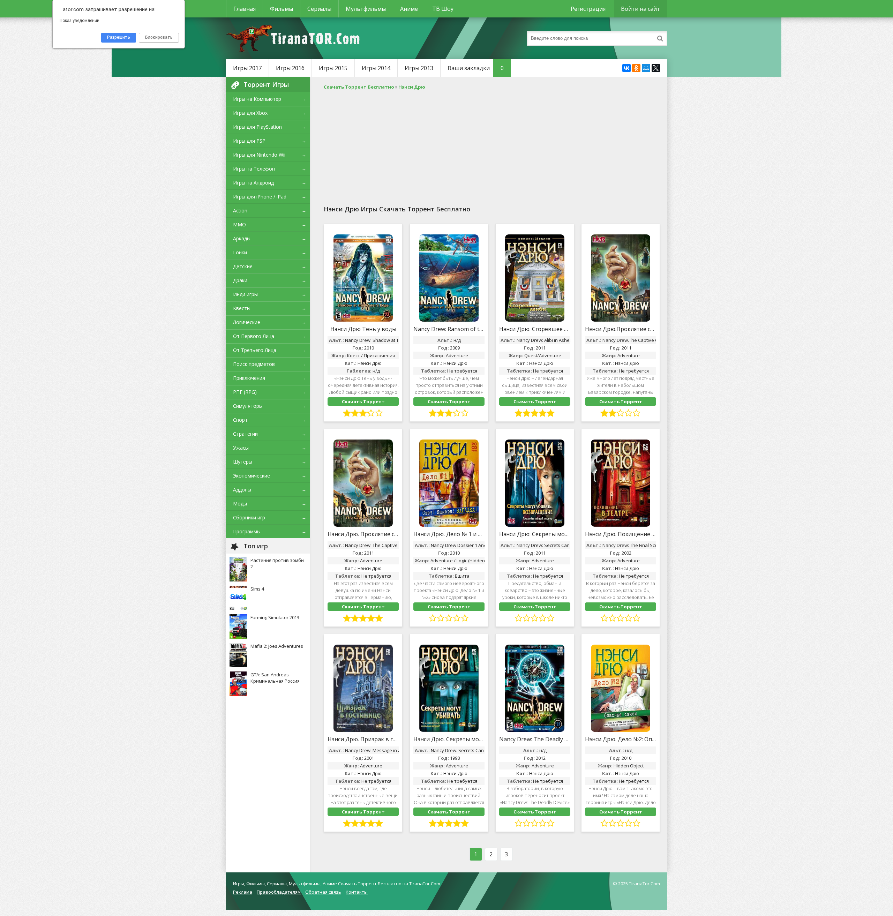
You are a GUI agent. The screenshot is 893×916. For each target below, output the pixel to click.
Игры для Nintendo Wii (259, 154)
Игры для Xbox (250, 113)
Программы (247, 531)
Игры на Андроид (253, 182)
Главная (244, 9)
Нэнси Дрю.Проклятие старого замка (620, 329)
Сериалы (319, 9)
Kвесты (241, 308)
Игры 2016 (290, 68)
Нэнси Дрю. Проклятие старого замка (363, 534)
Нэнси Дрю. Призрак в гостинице (363, 739)
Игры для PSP (249, 140)
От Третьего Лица (254, 350)
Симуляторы (248, 406)
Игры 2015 (333, 68)
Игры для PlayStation (257, 126)
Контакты (357, 892)
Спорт (240, 419)
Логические (246, 322)
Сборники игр (249, 517)
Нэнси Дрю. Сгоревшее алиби (534, 329)
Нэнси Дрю (370, 363)
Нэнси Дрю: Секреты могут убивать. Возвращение (534, 534)
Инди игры (245, 294)
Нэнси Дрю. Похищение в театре (620, 534)
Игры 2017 (247, 68)
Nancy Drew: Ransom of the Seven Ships (449, 329)
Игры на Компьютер (257, 99)
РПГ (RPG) (245, 392)
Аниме (409, 9)
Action (240, 210)
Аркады (241, 238)
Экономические (251, 475)
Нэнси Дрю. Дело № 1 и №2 (449, 534)
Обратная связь (323, 892)
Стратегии (245, 433)
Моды (240, 503)
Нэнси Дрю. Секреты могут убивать (449, 739)
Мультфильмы (366, 9)
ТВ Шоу (442, 9)
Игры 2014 (376, 68)
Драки (240, 280)
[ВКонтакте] (626, 68)
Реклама (242, 892)
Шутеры (242, 461)
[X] (656, 68)
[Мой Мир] (646, 68)
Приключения (249, 378)
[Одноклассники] (636, 68)
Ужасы (241, 447)
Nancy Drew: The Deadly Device (534, 739)
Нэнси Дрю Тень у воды (363, 329)
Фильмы (281, 9)
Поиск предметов (254, 364)
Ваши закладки (476, 68)
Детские (243, 266)
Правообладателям (279, 892)
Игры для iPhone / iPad (259, 196)
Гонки (240, 252)
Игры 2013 (419, 68)
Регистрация (588, 9)
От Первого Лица (253, 336)
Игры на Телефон (254, 168)
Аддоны (242, 489)
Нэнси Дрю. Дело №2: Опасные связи (620, 739)
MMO (239, 224)
